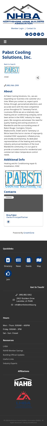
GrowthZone (29, 233)
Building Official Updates (13, 355)
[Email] (8, 222)
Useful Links (8, 359)
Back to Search (9, 64)
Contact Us (31, 28)
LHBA (5, 346)
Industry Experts (10, 363)
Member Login (17, 28)
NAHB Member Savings (13, 350)
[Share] (37, 77)
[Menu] (5, 41)
